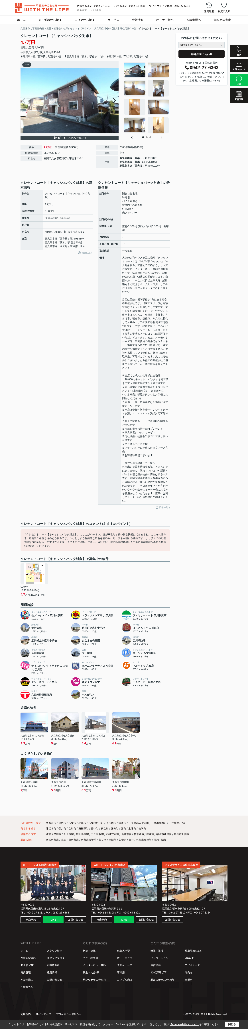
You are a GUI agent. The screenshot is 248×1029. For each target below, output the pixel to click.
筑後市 (122, 823)
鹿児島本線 (125, 158)
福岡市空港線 (164, 834)
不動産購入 (27, 979)
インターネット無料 (94, 965)
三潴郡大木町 (158, 823)
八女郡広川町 (35, 52)
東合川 (105, 828)
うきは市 (111, 823)
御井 (131, 839)
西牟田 (138, 158)
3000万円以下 (158, 972)
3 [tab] (150, 137)
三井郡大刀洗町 (178, 823)
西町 (124, 828)
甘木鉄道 (139, 834)
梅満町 (142, 828)
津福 (163, 839)
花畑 (63, 839)
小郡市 (82, 823)
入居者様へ (193, 20)
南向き (188, 972)
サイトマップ (43, 1014)
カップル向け (124, 979)
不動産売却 (27, 987)
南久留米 (73, 839)
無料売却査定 (222, 20)
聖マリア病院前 (107, 839)
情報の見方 (87, 252)
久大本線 (69, 834)
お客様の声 (53, 965)
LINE (53, 919)
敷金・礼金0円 (91, 972)
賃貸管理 (26, 972)
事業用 (121, 972)
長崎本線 (126, 834)
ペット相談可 (90, 958)
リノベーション (159, 958)
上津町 (132, 828)
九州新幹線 (97, 834)
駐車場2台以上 (193, 950)
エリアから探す (84, 20)
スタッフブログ (56, 958)
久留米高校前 (143, 839)
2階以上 (189, 958)
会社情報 (137, 20)
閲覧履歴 (209, 11)
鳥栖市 (62, 823)
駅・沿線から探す (50, 20)
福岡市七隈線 (181, 834)
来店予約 (31, 919)
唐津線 (150, 834)
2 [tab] (147, 137)
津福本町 (51, 828)
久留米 (122, 839)
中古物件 (156, 965)
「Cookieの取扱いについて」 (184, 1024)
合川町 (72, 828)
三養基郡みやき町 (139, 823)
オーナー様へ (165, 20)
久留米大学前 (88, 839)
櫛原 (156, 839)
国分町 (115, 828)
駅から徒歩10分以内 (94, 979)
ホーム (21, 20)
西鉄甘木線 (112, 834)
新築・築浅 (89, 950)
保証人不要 (123, 950)
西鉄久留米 (52, 839)
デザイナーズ (124, 965)
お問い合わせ (75, 919)
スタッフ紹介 (54, 950)
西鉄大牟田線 (54, 834)
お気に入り (224, 11)
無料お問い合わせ (201, 54)
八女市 (72, 823)
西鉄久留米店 (28, 958)
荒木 (137, 161)
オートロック (124, 958)
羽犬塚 (138, 165)
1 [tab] (143, 137)
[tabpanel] (146, 98)
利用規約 (26, 1014)
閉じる (232, 1024)
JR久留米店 (27, 965)
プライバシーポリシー (69, 1014)
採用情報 (52, 972)
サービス (113, 20)
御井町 (62, 828)
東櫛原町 (83, 828)
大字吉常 (48, 52)
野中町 (95, 828)
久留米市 (51, 823)
